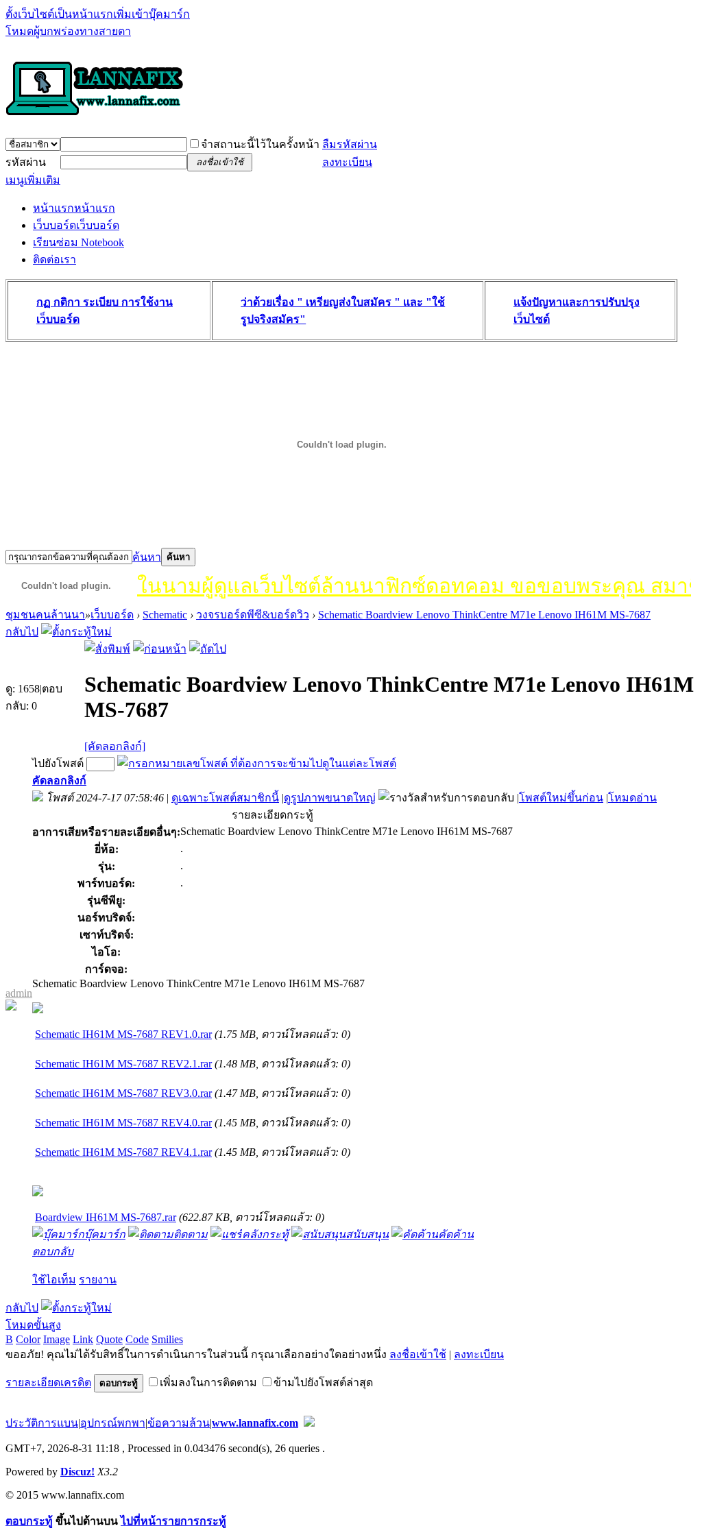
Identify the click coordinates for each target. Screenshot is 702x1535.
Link (83, 1339)
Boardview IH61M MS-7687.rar (105, 1217)
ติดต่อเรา (54, 259)
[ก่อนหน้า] (159, 649)
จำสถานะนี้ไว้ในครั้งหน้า (260, 144)
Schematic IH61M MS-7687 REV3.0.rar (123, 1093)
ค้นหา (146, 557)
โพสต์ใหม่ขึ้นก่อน (561, 797)
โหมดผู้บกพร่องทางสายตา (68, 31)
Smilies (167, 1339)
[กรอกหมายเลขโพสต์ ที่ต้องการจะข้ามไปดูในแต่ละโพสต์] (256, 763)
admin (18, 993)
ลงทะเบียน (347, 162)
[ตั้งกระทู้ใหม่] (76, 632)
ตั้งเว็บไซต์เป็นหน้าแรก (59, 14)
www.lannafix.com (255, 1423)
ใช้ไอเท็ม (54, 1279)
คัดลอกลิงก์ (59, 780)
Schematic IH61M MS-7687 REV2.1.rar (123, 1063)
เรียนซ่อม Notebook (78, 242)
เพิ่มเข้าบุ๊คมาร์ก (151, 14)
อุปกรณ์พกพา (112, 1423)
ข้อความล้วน (178, 1423)
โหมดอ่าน (632, 797)
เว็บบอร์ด (76, 225)
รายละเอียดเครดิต (48, 1382)
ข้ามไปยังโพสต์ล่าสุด (323, 1382)
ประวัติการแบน (41, 1423)
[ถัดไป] (207, 649)
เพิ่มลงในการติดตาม (208, 1382)
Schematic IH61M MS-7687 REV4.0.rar (123, 1122)
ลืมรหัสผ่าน (349, 144)
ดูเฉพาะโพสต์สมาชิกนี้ (225, 797)
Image (56, 1339)
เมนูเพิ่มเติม (32, 180)
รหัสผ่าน (25, 162)
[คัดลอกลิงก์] (114, 746)
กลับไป (21, 632)
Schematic (165, 614)
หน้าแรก (74, 208)
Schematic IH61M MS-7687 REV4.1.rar (123, 1152)
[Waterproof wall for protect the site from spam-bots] (309, 1423)
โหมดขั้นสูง (33, 1325)
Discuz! (77, 1471)
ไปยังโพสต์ (58, 763)
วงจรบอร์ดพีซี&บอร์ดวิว (252, 614)
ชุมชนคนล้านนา (45, 614)
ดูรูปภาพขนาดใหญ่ (330, 797)
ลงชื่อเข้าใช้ (417, 1354)
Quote (109, 1339)
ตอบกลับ (52, 1251)
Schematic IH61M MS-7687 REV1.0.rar (123, 1034)
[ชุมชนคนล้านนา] (94, 116)
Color (28, 1339)
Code (137, 1339)
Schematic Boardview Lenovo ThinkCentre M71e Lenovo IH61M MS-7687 (484, 614)
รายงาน (98, 1279)
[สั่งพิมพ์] (107, 649)
